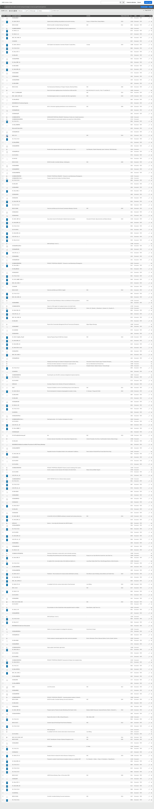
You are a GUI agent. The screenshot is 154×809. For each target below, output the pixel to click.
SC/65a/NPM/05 (15, 79)
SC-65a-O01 (15, 509)
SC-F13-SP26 (15, 532)
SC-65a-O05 (15, 183)
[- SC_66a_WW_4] (149, 190)
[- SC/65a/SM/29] (149, 495)
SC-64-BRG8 (15, 330)
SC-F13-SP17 (15, 604)
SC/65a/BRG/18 (15, 131)
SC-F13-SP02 (15, 656)
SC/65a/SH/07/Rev (16, 415)
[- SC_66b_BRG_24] (149, 233)
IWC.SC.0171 (15, 722)
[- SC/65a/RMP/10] (149, 498)
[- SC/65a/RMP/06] (149, 693)
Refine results (56, 10)
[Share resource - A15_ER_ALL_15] (151, 539)
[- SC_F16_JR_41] (149, 799)
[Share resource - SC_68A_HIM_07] (151, 516)
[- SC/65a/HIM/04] (149, 165)
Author (88, 15)
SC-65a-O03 (15, 55)
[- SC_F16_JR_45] (149, 528)
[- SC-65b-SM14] (149, 491)
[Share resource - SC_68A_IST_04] (151, 584)
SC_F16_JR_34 (15, 768)
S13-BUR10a (15, 792)
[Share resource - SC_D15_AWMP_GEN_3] (151, 279)
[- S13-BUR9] (149, 286)
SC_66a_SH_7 (15, 622)
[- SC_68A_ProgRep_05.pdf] (149, 337)
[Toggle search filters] (123, 2)
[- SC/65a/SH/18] (149, 272)
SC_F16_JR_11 (15, 377)
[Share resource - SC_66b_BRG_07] (151, 340)
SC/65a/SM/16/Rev (16, 631)
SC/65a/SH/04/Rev (16, 713)
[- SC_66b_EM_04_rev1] (149, 347)
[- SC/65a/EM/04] (149, 256)
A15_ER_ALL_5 (15, 252)
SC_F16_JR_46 (15, 275)
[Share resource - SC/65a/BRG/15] (151, 546)
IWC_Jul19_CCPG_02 (17, 96)
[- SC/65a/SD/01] (149, 457)
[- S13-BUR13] (149, 371)
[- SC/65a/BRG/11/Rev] (149, 245)
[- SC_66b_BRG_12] (149, 222)
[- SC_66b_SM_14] (149, 649)
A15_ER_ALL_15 (16, 539)
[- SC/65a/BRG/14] (149, 634)
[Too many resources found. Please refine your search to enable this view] (16, 10)
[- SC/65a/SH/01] (149, 706)
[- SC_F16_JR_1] (149, 121)
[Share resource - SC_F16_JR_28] (151, 726)
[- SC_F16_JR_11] (149, 377)
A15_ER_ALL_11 (16, 488)
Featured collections (131, 2)
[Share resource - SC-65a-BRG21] (151, 99)
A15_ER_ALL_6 (15, 236)
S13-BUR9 (14, 286)
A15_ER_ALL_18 (16, 424)
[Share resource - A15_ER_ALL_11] (151, 488)
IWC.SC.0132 (15, 162)
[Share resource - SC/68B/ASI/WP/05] (151, 28)
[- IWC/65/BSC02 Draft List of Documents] (149, 625)
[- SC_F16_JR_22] (149, 48)
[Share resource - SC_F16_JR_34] (151, 768)
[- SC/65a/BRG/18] (149, 131)
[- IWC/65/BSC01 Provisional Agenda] (149, 103)
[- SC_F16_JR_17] (149, 764)
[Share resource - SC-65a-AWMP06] (151, 676)
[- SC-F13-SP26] (149, 532)
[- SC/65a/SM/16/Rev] (149, 631)
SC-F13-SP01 (15, 464)
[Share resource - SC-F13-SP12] (151, 733)
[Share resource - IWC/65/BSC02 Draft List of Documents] (151, 625)
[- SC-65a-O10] (149, 441)
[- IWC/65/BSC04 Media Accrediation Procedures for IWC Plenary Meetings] (149, 444)
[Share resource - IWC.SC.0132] (151, 162)
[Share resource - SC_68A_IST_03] (151, 755)
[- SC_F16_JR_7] (149, 665)
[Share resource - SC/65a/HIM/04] (151, 165)
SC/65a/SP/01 (15, 351)
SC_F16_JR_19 (15, 180)
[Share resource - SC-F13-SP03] (151, 380)
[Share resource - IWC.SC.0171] (151, 722)
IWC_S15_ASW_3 (16, 672)
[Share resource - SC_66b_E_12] (151, 34)
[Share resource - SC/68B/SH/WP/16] (151, 697)
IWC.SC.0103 (15, 739)
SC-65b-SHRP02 (16, 566)
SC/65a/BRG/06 (15, 249)
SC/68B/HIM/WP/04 (16, 374)
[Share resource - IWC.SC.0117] (151, 775)
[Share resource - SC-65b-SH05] (151, 394)
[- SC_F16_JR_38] (149, 618)
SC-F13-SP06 (15, 471)
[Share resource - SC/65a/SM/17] (151, 18)
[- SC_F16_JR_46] (149, 276)
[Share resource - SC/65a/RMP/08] (151, 613)
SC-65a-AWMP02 (16, 683)
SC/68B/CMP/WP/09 (16, 176)
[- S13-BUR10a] (149, 792)
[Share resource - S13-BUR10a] (151, 792)
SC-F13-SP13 (15, 421)
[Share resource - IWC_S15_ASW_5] (151, 354)
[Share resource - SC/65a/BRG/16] (151, 110)
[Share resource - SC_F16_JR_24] (151, 226)
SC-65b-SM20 (15, 640)
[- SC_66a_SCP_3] (149, 51)
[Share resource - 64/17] (151, 387)
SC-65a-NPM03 (15, 142)
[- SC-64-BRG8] (149, 330)
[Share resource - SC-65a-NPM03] (151, 142)
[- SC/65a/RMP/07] (149, 169)
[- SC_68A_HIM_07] (149, 516)
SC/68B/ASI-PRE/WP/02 (17, 553)
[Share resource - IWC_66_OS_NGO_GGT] (151, 737)
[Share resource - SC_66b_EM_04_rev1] (151, 347)
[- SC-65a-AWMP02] (149, 683)
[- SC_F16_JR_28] (149, 726)
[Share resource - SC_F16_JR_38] (151, 618)
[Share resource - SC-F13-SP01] (151, 464)
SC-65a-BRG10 (15, 268)
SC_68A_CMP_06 (16, 709)
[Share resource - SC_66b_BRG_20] (151, 344)
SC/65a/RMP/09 (15, 145)
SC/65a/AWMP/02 (16, 172)
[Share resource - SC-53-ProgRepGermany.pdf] (151, 435)
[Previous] (143, 10)
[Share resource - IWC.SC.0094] (151, 208)
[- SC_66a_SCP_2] (149, 782)
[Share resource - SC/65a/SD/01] (151, 457)
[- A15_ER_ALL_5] (149, 252)
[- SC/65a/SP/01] (149, 351)
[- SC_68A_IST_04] (149, 584)
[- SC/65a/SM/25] (149, 187)
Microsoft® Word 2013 (17, 128)
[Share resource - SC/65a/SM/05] (151, 72)
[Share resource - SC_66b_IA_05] (151, 405)
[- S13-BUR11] (149, 412)
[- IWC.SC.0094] (149, 208)
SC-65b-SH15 (15, 703)
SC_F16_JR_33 (15, 408)
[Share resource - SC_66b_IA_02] (151, 550)
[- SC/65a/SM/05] (149, 72)
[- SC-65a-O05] (149, 183)
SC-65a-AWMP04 (16, 124)
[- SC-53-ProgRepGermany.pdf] (149, 435)
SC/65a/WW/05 (15, 643)
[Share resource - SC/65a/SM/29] (151, 495)
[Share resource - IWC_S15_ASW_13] (151, 37)
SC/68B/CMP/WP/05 (16, 467)
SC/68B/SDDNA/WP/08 (17, 119)
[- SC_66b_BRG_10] (149, 577)
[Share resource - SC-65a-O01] (151, 509)
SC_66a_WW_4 (15, 190)
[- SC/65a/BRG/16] (149, 110)
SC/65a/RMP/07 (15, 169)
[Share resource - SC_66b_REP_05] (151, 201)
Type (135, 15)
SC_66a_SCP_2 (15, 782)
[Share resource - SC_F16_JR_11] (151, 377)
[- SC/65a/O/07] (149, 778)
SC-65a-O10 (15, 441)
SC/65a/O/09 (15, 679)
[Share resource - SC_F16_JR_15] (151, 293)
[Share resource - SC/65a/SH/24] (151, 333)
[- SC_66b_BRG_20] (149, 344)
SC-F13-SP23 (15, 229)
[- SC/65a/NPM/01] (149, 58)
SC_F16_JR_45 (15, 528)
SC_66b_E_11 (15, 30)
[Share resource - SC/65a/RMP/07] (151, 169)
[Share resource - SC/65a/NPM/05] (151, 79)
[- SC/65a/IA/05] (149, 512)
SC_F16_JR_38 (15, 618)
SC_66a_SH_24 (15, 240)
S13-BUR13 (15, 371)
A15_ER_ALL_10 (16, 475)
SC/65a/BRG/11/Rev (16, 245)
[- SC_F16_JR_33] (149, 408)
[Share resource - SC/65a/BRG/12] (151, 151)
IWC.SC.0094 (15, 208)
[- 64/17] (149, 387)
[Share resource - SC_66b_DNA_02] (151, 453)
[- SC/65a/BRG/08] (149, 401)
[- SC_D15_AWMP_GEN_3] (149, 279)
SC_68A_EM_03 (16, 21)
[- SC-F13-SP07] (149, 460)
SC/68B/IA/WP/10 (16, 117)
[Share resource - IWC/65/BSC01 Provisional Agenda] (151, 103)
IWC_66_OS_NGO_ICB (17, 601)
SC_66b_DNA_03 (16, 310)
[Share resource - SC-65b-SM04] (151, 83)
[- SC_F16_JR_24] (149, 226)
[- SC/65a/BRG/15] (149, 546)
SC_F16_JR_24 (15, 226)
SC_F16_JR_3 (15, 748)
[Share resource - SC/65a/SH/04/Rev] (151, 713)
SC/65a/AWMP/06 (16, 570)
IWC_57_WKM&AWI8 (17, 92)
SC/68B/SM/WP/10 (16, 478)
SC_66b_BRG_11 (16, 519)
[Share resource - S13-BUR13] (151, 371)
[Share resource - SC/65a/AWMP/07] (151, 448)
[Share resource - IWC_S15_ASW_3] (151, 672)
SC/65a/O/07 (15, 778)
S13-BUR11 (14, 412)
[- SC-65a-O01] (149, 509)
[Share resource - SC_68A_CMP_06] (151, 710)
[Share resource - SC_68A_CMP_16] (151, 219)
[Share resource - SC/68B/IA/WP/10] (151, 117)
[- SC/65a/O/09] (149, 679)
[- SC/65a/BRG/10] (149, 358)
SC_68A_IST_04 (16, 584)
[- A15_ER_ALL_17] (149, 313)
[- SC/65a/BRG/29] (149, 259)
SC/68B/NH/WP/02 (16, 647)
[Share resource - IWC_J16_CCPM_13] (151, 580)
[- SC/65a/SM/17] (149, 18)
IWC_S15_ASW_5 (16, 354)
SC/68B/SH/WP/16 (16, 697)
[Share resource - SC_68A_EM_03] (151, 21)
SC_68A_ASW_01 (16, 44)
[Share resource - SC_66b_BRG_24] (151, 233)
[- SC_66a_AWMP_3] (149, 428)
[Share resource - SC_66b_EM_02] (151, 662)
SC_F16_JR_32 (15, 563)
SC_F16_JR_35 (15, 138)
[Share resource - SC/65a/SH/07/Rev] (151, 415)
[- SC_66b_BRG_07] (149, 340)
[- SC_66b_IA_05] (149, 405)
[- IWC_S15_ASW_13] (149, 37)
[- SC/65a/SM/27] (149, 326)
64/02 (13, 686)
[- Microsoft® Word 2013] (149, 128)
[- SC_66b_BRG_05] (149, 69)
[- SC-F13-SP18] (149, 653)
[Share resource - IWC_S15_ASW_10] (151, 317)
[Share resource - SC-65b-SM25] (151, 65)
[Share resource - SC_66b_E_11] (151, 30)
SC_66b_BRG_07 (16, 340)
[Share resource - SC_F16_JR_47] (151, 771)
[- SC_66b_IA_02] (149, 550)
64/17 (13, 387)
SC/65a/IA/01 (15, 197)
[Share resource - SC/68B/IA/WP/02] (151, 306)
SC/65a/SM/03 (15, 690)
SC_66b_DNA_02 (16, 453)
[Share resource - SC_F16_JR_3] (151, 748)
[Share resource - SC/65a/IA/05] (151, 512)
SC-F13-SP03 (15, 380)
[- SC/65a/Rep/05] (149, 113)
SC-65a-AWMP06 (16, 676)
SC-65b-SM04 (15, 83)
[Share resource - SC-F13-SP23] (151, 229)
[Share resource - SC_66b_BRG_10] (151, 577)
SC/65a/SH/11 (15, 211)
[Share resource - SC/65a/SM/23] (151, 542)
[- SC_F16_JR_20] (149, 484)
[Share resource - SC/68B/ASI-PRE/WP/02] (151, 553)
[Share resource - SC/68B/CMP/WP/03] (151, 660)
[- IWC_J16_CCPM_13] (149, 580)
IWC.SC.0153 (15, 796)
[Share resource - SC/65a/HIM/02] (151, 302)
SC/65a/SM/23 (15, 542)
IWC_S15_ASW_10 (16, 317)
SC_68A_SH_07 (15, 573)
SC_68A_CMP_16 (16, 218)
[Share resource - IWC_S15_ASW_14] (151, 297)
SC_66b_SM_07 (15, 505)
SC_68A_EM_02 (16, 391)
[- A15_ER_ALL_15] (149, 539)
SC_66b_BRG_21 (16, 761)
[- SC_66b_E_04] (149, 591)
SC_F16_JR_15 (15, 293)
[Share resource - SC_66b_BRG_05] (151, 69)
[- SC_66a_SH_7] (149, 622)
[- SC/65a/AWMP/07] (149, 448)
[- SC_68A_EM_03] (149, 21)
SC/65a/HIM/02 (15, 302)
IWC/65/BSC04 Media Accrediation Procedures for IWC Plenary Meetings (28, 444)
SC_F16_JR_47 (15, 771)
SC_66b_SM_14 (15, 649)
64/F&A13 (14, 523)
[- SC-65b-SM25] (149, 65)
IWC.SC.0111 (15, 86)
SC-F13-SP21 (15, 155)
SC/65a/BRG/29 (15, 259)
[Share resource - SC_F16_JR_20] (151, 484)
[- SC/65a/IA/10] (149, 502)
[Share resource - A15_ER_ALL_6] (151, 236)
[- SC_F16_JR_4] (149, 719)
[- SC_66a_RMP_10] (149, 62)
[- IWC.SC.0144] (149, 106)
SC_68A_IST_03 (16, 755)
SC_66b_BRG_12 (16, 222)
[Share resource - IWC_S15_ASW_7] (151, 283)
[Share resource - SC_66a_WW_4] (151, 190)
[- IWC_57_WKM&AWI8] (149, 92)
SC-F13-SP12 (15, 733)
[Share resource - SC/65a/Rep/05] (151, 113)
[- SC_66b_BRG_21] (149, 761)
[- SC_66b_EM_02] (149, 662)
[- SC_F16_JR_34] (149, 768)
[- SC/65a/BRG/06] (149, 249)
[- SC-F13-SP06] (149, 471)
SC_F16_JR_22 (15, 48)
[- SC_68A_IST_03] (149, 755)
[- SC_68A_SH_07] (149, 573)
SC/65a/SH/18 (15, 272)
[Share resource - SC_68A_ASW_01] (151, 44)
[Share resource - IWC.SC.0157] (151, 290)
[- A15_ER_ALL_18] (149, 424)
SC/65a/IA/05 (15, 512)
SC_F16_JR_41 (15, 799)
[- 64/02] (149, 686)
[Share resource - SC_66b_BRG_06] (151, 785)
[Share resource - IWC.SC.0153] (151, 796)
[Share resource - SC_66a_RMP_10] (151, 62)
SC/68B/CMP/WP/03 (16, 660)
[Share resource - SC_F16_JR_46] (151, 276)
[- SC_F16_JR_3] (149, 748)
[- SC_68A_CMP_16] (149, 219)
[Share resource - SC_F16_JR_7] (151, 665)
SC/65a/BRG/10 (15, 358)
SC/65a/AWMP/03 (16, 525)
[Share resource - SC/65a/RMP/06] (151, 693)
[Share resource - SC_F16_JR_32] (151, 563)
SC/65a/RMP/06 (15, 693)
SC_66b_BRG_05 (16, 69)
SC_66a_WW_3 (15, 265)
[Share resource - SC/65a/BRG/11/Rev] (151, 245)
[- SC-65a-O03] (149, 55)
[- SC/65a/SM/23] (149, 542)
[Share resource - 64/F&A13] (151, 523)
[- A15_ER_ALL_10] (149, 475)
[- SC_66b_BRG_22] (149, 535)
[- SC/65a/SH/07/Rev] (149, 415)
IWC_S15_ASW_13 (16, 37)
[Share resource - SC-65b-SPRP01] (151, 669)
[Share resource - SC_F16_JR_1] (151, 121)
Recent (139, 2)
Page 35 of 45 (148, 10)
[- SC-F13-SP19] (149, 594)
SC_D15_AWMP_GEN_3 (17, 279)
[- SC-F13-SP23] (149, 229)
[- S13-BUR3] (149, 41)
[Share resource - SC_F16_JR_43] (151, 205)
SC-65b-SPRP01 (16, 669)
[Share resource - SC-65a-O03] (151, 55)
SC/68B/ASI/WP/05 (16, 28)
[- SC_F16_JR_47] (149, 771)
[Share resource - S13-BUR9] (151, 286)
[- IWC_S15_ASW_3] (149, 672)
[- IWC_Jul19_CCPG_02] (149, 96)
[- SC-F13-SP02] (149, 656)
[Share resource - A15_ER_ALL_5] (151, 252)
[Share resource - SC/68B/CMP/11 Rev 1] (151, 178)
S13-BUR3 (14, 41)
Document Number (16, 15)
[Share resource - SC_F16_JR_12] (151, 367)
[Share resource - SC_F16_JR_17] (151, 764)
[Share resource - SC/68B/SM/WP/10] (151, 478)
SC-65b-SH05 (15, 394)
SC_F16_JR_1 (15, 121)
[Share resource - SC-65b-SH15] (151, 703)
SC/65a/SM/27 (15, 326)
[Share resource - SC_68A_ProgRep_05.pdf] (151, 337)
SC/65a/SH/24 (15, 333)
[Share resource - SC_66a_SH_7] (151, 622)
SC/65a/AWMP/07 (16, 448)
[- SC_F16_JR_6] (149, 481)
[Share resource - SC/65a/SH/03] (151, 194)
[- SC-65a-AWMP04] (149, 124)
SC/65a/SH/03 (15, 194)
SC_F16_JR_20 (15, 484)
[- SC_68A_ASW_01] (149, 44)
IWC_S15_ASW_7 (16, 283)
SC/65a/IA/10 (15, 502)
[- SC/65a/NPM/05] (149, 79)
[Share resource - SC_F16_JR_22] (151, 48)
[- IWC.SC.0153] (149, 796)
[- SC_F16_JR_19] (149, 180)
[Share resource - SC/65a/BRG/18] (151, 131)
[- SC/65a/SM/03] (149, 690)
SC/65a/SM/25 (15, 187)
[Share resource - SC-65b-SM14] (151, 491)
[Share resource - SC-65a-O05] (151, 183)
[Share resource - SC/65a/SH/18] (151, 272)
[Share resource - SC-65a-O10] (151, 441)
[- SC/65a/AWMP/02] (149, 172)
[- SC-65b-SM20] (149, 640)
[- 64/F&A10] (149, 384)
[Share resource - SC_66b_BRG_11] (151, 519)
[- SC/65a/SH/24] (149, 333)
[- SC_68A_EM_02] (149, 391)
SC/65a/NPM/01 (15, 58)
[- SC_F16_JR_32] (149, 563)
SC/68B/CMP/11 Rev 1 (17, 178)
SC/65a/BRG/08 (15, 401)
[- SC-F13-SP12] (149, 733)
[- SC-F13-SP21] (149, 155)
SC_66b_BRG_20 (16, 344)
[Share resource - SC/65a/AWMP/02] (151, 172)
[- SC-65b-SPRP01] (149, 669)
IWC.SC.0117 (15, 775)
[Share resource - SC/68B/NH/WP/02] (151, 647)
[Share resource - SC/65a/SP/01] (151, 351)
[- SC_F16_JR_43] (149, 205)
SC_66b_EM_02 (15, 662)
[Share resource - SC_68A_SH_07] (151, 573)
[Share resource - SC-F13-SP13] (151, 421)
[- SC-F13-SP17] (149, 604)
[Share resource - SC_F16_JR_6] (151, 481)
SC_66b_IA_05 (15, 405)
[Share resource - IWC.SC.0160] (151, 25)
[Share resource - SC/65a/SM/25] (151, 187)
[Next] (152, 10)
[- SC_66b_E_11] (149, 30)
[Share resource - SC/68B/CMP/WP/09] (151, 176)
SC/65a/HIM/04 (15, 165)
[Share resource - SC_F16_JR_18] (151, 789)
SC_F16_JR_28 (15, 726)
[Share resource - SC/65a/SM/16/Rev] (151, 631)
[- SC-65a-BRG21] (149, 99)
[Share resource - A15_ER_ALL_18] (151, 424)
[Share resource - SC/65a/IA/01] (151, 197)
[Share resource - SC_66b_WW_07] (151, 557)
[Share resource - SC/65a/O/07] (151, 778)
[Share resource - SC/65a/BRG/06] (151, 249)
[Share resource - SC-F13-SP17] (151, 604)
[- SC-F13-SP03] (149, 380)
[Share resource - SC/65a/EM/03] (151, 598)
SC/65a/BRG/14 (15, 634)
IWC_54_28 (14, 587)
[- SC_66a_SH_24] (149, 240)
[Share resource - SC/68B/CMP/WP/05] (151, 467)
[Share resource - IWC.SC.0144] (151, 106)
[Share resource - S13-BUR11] (151, 412)
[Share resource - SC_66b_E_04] (151, 591)
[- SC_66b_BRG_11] (149, 519)
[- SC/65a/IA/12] (149, 752)
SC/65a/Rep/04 (15, 431)
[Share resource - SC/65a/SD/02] (151, 76)
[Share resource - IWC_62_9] (151, 135)
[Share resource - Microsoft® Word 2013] (151, 128)
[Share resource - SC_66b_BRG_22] (151, 535)
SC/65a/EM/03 (15, 598)
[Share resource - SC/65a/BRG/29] (151, 259)
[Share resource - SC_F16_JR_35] (151, 138)
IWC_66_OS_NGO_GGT (17, 737)
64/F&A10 (14, 384)
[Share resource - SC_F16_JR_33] (151, 408)
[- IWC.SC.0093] (149, 699)
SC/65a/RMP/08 (15, 613)
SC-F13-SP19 (15, 594)
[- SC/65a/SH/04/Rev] (149, 713)
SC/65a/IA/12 (15, 752)
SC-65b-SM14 (15, 491)
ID (130, 15)
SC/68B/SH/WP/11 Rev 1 (17, 419)
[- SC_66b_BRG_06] (149, 785)
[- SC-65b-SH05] (149, 394)
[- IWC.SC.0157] (149, 290)
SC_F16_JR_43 (15, 204)
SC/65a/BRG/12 (15, 151)
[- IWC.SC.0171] (149, 722)
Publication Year (125, 15)
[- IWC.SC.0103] (149, 739)
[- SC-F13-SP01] (149, 464)
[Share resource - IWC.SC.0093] (151, 699)
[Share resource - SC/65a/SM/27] (151, 326)
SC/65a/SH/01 (15, 706)
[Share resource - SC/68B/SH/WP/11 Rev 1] (151, 419)
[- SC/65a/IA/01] (149, 197)
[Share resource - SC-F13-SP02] (151, 656)
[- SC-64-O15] (149, 158)
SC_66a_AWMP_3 (16, 428)
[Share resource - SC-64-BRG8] (151, 330)
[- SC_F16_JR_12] (149, 367)
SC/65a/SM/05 (15, 72)
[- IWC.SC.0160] (149, 25)
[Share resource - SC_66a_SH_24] (151, 240)
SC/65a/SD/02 (15, 76)
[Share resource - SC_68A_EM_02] (151, 391)
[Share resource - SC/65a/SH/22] (151, 215)
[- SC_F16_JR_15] (149, 293)
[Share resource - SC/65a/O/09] (151, 679)
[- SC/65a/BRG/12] (149, 151)
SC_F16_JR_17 (15, 764)
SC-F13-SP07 (15, 460)
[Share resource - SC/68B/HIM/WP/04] (151, 375)
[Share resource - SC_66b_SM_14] (151, 649)
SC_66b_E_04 (15, 591)
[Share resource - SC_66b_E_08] (151, 609)
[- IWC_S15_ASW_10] (149, 317)
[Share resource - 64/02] (151, 686)
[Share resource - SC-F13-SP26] (151, 532)
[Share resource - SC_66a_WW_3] (151, 265)
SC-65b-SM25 (15, 65)
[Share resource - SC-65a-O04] (151, 320)
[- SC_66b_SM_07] (149, 505)
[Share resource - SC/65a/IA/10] (151, 502)
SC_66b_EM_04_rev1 (17, 347)
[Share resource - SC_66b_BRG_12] (151, 222)
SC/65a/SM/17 (15, 17)
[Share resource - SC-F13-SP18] (151, 653)
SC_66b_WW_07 (16, 557)
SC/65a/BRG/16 (15, 110)
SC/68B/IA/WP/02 (16, 306)
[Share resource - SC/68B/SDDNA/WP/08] (151, 119)
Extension (142, 15)
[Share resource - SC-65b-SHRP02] (151, 566)
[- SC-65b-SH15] (149, 703)
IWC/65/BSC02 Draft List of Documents (21, 625)
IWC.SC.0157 (15, 290)
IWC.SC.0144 (15, 106)
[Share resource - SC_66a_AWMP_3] (151, 428)
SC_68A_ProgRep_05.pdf (18, 337)
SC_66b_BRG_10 (16, 577)
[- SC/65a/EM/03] (149, 598)
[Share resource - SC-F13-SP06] (151, 471)
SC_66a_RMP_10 (16, 62)
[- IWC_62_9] (149, 135)
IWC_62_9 (14, 135)
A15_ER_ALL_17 (16, 313)
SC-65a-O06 (15, 398)
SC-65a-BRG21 (15, 99)
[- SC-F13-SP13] (149, 421)
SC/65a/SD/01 (15, 457)
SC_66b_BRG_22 (16, 535)
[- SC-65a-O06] (149, 398)
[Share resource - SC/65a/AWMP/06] (151, 570)
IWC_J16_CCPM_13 (16, 580)
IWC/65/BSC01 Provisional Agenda (20, 103)
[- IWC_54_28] (149, 587)
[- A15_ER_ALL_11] (149, 488)
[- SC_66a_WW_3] (149, 265)
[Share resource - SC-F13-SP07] (151, 460)
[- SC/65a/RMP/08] (149, 613)
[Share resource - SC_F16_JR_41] (151, 799)
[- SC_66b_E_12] (149, 34)
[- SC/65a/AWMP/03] (149, 525)
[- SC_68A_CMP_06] (149, 710)
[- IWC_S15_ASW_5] (149, 354)
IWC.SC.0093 (15, 699)
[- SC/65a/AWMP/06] (149, 570)
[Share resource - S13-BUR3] (151, 41)
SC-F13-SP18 (15, 653)
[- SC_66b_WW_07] (149, 557)
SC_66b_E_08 (15, 609)
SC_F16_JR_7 (15, 665)
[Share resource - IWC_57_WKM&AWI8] (151, 92)
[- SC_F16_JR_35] (149, 138)
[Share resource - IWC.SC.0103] (151, 739)
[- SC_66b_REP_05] (149, 201)
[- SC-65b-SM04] (149, 83)
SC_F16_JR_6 (15, 480)
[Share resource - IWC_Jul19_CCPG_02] (151, 96)
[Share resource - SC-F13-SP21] (151, 155)
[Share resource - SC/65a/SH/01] (151, 706)
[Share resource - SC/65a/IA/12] (151, 752)
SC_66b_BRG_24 (16, 233)
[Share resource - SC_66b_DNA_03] (151, 310)
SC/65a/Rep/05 (15, 113)
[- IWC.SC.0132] (149, 162)
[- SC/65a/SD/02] (149, 76)
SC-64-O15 (14, 158)
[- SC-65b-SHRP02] (149, 566)
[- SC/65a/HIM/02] (149, 302)
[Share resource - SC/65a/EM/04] (151, 256)
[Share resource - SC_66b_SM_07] (151, 505)
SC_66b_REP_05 (16, 201)
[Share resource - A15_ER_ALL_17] (151, 313)
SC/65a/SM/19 (15, 742)
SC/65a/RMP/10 (15, 498)
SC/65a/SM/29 (15, 495)
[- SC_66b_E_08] (149, 609)
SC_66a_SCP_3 (15, 51)
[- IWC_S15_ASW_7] (149, 283)
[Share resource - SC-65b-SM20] (151, 640)
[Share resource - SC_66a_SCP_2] (151, 782)
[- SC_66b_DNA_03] (149, 310)
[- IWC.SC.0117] (149, 775)
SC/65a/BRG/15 (15, 546)
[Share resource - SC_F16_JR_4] (151, 719)
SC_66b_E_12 (15, 34)
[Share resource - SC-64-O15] (151, 158)
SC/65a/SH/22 (15, 215)
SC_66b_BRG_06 (16, 785)
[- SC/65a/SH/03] (149, 194)
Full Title (49, 15)
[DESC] (27, 11)
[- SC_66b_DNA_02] (149, 453)
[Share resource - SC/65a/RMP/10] (151, 498)
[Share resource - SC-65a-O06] (151, 398)
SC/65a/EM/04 (15, 256)
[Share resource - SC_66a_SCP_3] (151, 51)
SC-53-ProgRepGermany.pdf (18, 435)
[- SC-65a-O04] (149, 320)
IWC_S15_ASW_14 (16, 297)
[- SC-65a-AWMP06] (149, 676)
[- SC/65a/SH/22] (149, 215)
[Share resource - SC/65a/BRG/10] (151, 358)
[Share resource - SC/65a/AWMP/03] (151, 525)
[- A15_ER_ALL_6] (149, 236)
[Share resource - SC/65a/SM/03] (151, 690)
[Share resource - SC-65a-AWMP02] (151, 683)
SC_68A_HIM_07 (16, 516)
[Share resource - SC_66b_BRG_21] (151, 761)
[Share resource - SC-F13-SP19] (151, 594)
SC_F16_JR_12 (15, 367)
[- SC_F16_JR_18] (149, 789)
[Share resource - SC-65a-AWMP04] (151, 124)
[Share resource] (151, 90)
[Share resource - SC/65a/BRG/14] (151, 634)
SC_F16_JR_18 (15, 789)
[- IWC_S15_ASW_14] (149, 297)
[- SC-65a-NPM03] (149, 142)
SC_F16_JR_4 (15, 719)
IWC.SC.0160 (15, 24)
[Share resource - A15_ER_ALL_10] (151, 475)
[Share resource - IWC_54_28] (151, 587)
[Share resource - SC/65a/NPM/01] (151, 58)
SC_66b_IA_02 (15, 549)
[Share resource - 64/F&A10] (151, 384)
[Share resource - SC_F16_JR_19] (151, 180)
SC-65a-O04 (15, 320)
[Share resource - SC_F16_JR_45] (151, 528)
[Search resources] (120, 2)
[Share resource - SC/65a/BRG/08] (151, 401)
